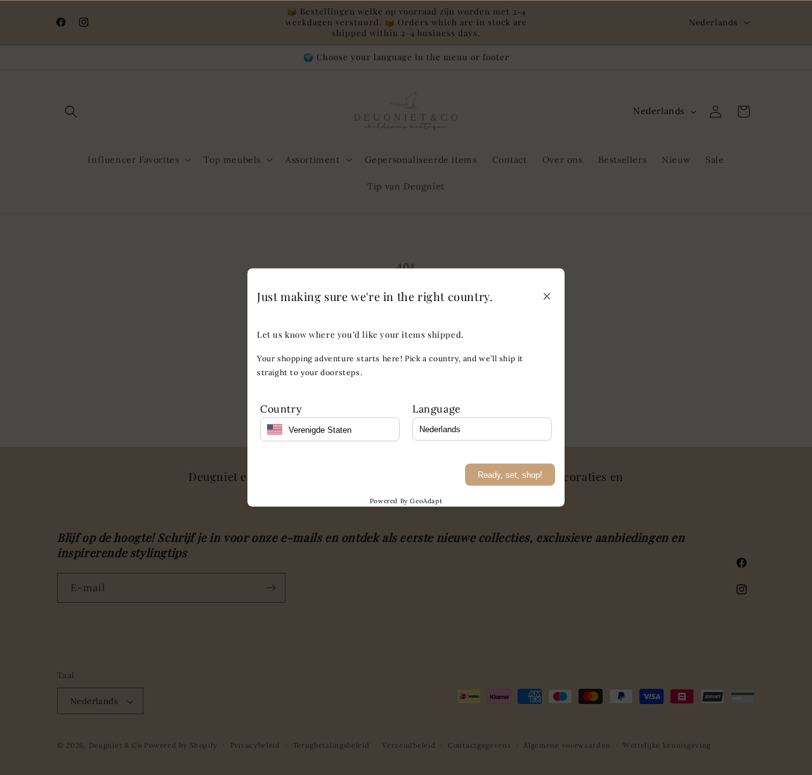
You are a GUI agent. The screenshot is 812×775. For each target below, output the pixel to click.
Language (436, 408)
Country (280, 408)
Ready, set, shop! (510, 475)
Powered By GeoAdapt (406, 501)
